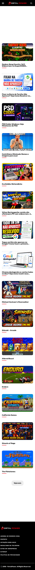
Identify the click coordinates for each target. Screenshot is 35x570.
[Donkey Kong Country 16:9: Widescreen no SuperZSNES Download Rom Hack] (17, 52)
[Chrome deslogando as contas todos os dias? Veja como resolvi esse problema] (17, 260)
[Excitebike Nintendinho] (17, 172)
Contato (3, 539)
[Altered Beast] (17, 346)
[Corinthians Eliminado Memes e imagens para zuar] (17, 142)
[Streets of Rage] (17, 431)
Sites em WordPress (8, 548)
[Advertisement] (17, 23)
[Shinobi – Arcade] (17, 318)
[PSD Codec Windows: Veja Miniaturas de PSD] (17, 112)
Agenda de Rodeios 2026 (10, 536)
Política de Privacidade (10, 555)
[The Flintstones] (17, 459)
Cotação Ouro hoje (8, 542)
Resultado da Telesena (9, 545)
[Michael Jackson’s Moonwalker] (17, 290)
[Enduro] (17, 374)
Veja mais (17, 483)
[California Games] (17, 403)
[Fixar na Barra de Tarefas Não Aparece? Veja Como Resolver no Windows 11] (17, 82)
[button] (3, 3)
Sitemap (3, 552)
